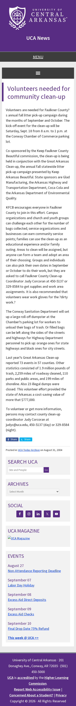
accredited (25, 677)
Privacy (61, 695)
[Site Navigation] (38, 73)
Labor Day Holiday (21, 585)
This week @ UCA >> (23, 637)
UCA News (38, 37)
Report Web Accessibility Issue (37, 689)
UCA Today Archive (29, 450)
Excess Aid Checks (21, 614)
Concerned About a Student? (31, 695)
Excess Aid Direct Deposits (27, 599)
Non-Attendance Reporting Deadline (34, 571)
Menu (38, 56)
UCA (10, 677)
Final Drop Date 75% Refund (28, 628)
